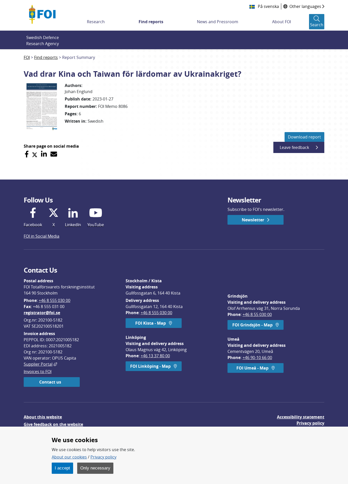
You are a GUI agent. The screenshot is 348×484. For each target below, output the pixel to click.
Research (96, 21)
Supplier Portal (40, 364)
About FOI (281, 21)
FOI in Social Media (41, 236)
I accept (62, 467)
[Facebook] (26, 154)
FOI (27, 57)
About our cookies (69, 457)
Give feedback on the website (53, 424)
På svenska (268, 6)
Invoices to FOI (37, 371)
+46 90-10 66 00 (257, 357)
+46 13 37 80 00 (155, 356)
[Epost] (53, 154)
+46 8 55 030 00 (257, 314)
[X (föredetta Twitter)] (34, 154)
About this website (43, 417)
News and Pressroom (217, 21)
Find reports (151, 21)
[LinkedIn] (44, 154)
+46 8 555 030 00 (54, 300)
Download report (304, 137)
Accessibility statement (300, 417)
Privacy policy (310, 423)
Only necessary (95, 467)
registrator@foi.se (42, 312)
